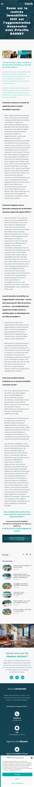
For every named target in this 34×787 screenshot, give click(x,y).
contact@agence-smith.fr (17, 734)
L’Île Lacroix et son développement (18, 593)
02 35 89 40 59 (17, 720)
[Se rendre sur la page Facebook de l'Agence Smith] (17, 677)
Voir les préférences (17, 783)
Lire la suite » (16, 569)
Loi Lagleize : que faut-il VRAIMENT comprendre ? (21, 584)
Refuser (17, 779)
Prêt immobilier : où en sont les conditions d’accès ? (21, 601)
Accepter (17, 774)
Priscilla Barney (10, 92)
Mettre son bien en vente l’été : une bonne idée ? (22, 610)
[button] (31, 758)
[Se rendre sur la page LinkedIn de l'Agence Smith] (22, 677)
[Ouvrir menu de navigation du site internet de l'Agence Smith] (2, 4)
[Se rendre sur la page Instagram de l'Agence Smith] (11, 677)
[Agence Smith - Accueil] (24, 4)
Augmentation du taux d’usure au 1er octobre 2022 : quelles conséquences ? (22, 575)
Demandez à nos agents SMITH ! (17, 706)
